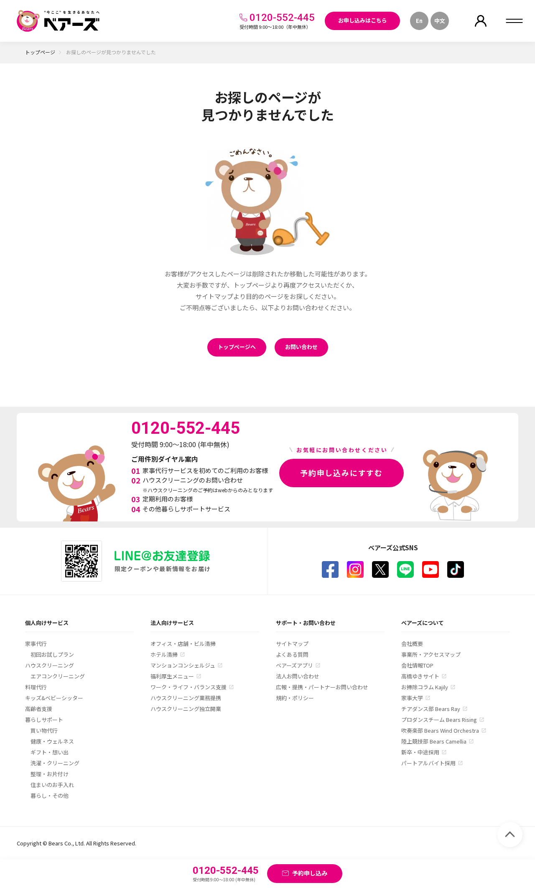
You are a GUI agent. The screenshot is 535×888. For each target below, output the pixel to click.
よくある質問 (292, 654)
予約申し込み (309, 873)
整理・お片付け (50, 774)
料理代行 (36, 687)
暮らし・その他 (50, 795)
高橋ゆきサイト (420, 676)
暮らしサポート (44, 720)
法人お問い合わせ (297, 676)
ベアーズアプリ (294, 665)
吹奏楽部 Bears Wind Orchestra (440, 730)
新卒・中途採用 (420, 752)
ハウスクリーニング (49, 665)
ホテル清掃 (164, 654)
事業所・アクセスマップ (431, 654)
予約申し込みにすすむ (341, 472)
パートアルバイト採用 (428, 763)
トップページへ (237, 347)
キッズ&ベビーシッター (54, 698)
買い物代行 (44, 730)
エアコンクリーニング (58, 676)
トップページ (40, 52)
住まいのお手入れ (52, 785)
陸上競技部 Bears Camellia (433, 741)
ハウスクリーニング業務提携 (185, 698)
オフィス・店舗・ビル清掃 (183, 644)
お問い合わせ (301, 347)
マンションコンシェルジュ (182, 665)
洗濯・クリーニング (55, 763)
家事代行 (36, 644)
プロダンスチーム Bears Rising (439, 720)
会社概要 (412, 644)
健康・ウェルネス (52, 741)
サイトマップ (292, 644)
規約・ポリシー (295, 698)
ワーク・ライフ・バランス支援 (188, 687)
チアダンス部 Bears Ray (430, 709)
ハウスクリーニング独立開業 (185, 709)
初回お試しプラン (52, 654)
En (419, 21)
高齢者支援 (38, 709)
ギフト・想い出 (50, 752)
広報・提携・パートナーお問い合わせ (322, 687)
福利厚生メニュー (172, 676)
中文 (439, 21)
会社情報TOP (417, 665)
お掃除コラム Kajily (424, 687)
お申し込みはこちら (362, 20)
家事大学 (412, 698)
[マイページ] (480, 21)
